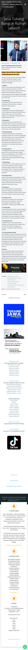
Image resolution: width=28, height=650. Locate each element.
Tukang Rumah (11, 287)
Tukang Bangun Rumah (13, 281)
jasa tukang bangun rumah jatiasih (12, 289)
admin (7, 63)
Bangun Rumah (11, 276)
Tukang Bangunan (12, 283)
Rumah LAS (14, 475)
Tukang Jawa (20, 285)
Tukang (19, 278)
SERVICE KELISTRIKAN (14, 422)
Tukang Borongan (12, 285)
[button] (25, 647)
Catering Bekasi (14, 480)
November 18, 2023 (16, 63)
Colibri (18, 500)
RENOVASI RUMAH (14, 361)
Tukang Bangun (11, 279)
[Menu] (25, 4)
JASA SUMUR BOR (14, 429)
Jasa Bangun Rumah (12, 278)
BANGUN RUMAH (14, 381)
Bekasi (16, 276)
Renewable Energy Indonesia (14, 486)
